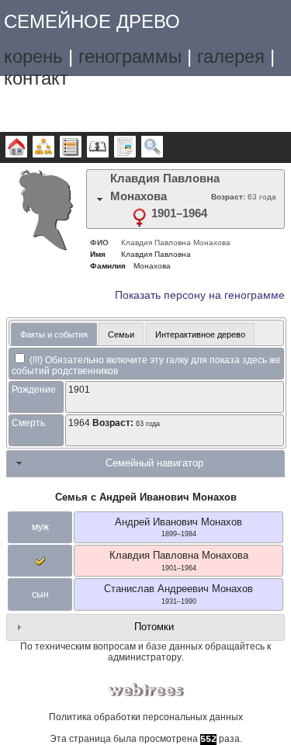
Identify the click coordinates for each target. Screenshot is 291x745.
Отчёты (125, 147)
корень (33, 56)
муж (40, 527)
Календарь (98, 147)
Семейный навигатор (154, 463)
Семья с (146, 497)
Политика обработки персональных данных (146, 717)
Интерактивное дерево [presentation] (200, 334)
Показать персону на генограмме (200, 295)
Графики (43, 147)
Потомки (154, 626)
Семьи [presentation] (121, 334)
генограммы (130, 56)
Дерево (16, 147)
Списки (70, 147)
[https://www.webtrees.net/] (146, 690)
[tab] (185, 199)
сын (40, 594)
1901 (79, 389)
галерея (231, 56)
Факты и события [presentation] (54, 334)
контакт (36, 78)
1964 (79, 423)
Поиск (152, 147)
